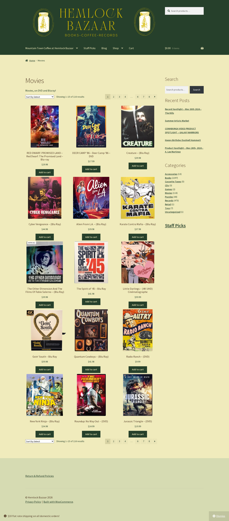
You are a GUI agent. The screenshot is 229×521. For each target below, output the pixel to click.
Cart (131, 48)
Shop (116, 48)
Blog (104, 48)
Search (196, 89)
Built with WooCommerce (58, 501)
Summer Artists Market (177, 120)
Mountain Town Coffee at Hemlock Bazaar (49, 48)
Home (32, 60)
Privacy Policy (33, 501)
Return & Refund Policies (39, 476)
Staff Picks (90, 48)
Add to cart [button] (45, 172)
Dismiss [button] (220, 516)
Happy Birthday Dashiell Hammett (183, 140)
